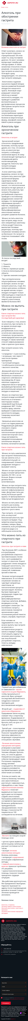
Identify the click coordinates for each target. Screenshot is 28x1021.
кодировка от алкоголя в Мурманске (13, 710)
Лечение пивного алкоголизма (11, 906)
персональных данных (19, 997)
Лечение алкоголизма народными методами (11, 744)
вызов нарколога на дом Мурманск (13, 690)
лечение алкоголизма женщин (11, 851)
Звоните (5, 835)
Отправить (6, 1003)
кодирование (17, 857)
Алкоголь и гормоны (8, 905)
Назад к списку (4, 7)
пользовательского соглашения (17, 999)
